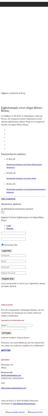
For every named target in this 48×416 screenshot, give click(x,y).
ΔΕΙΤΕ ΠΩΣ (6, 350)
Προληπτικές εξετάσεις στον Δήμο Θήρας (21, 178)
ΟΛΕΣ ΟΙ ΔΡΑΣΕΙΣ (8, 199)
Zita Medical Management (24, 404)
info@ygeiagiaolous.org (11, 375)
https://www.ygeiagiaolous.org (13, 388)
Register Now (8, 279)
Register (9, 228)
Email (4, 325)
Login (8, 226)
